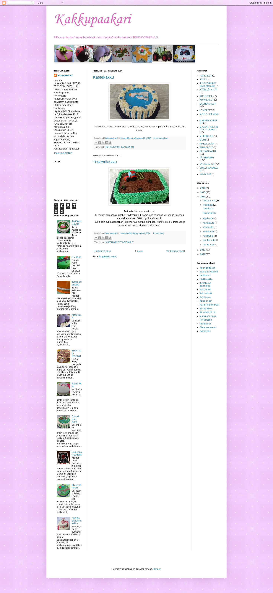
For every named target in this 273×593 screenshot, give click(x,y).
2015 (203, 192)
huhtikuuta (208, 236)
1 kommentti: (158, 233)
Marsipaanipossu (208, 316)
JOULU (203, 79)
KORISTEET (206, 96)
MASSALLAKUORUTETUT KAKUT (209, 128)
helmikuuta (208, 244)
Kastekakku (103, 77)
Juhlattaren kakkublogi (205, 284)
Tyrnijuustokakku (77, 283)
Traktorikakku (105, 162)
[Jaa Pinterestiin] (110, 142)
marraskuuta (209, 200)
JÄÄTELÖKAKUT (208, 89)
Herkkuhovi (205, 275)
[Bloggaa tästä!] (99, 142)
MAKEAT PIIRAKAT (209, 114)
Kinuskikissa (206, 308)
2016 (203, 188)
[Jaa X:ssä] (103, 142)
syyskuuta (208, 218)
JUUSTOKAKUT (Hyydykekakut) (208, 84)
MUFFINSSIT (206, 136)
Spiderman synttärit (77, 453)
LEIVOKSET (206, 110)
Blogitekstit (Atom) (108, 256)
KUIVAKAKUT (207, 100)
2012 (203, 254)
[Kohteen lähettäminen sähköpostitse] (96, 142)
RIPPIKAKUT (206, 147)
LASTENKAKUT (112, 242)
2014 (203, 196)
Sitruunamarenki (208, 327)
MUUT (203, 140)
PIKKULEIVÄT (207, 143)
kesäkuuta (208, 227)
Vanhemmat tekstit (175, 251)
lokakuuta (208, 205)
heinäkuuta (209, 223)
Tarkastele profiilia (63, 153)
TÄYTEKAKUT (127, 147)
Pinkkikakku (206, 320)
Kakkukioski (206, 293)
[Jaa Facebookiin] (106, 142)
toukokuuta (208, 231)
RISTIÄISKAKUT (112, 147)
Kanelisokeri (206, 301)
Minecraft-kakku (76, 486)
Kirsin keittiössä (207, 312)
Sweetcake (205, 331)
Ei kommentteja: (161, 138)
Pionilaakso (206, 323)
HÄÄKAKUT (206, 75)
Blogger (156, 569)
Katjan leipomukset (209, 304)
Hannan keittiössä (209, 271)
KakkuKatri (205, 289)
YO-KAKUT (205, 174)
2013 (203, 250)
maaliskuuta (209, 240)
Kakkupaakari (92, 20)
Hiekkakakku (206, 279)
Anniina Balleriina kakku (77, 521)
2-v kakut (76, 257)
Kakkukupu (205, 297)
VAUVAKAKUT (207, 164)
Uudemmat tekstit (102, 251)
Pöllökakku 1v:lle (77, 222)
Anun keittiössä (207, 268)
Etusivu (139, 251)
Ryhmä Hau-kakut (75, 419)
